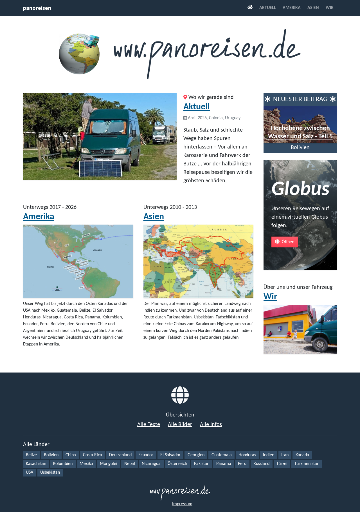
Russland (261, 464)
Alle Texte (148, 424)
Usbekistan (50, 472)
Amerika (292, 8)
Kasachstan (36, 464)
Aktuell (267, 8)
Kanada (302, 455)
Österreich (177, 464)
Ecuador (145, 455)
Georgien (196, 455)
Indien (268, 455)
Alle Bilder (180, 424)
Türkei (281, 464)
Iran (285, 455)
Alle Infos (211, 424)
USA (29, 472)
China (71, 455)
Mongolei (108, 464)
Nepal (129, 464)
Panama (223, 464)
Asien (313, 8)
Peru (242, 464)
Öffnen (287, 242)
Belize (31, 455)
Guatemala (222, 455)
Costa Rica (92, 455)
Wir (330, 8)
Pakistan (201, 464)
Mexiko (86, 464)
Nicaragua (151, 464)
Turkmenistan (306, 464)
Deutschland (120, 455)
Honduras (247, 455)
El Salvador (170, 455)
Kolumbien (63, 464)
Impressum (182, 504)
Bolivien (51, 455)
